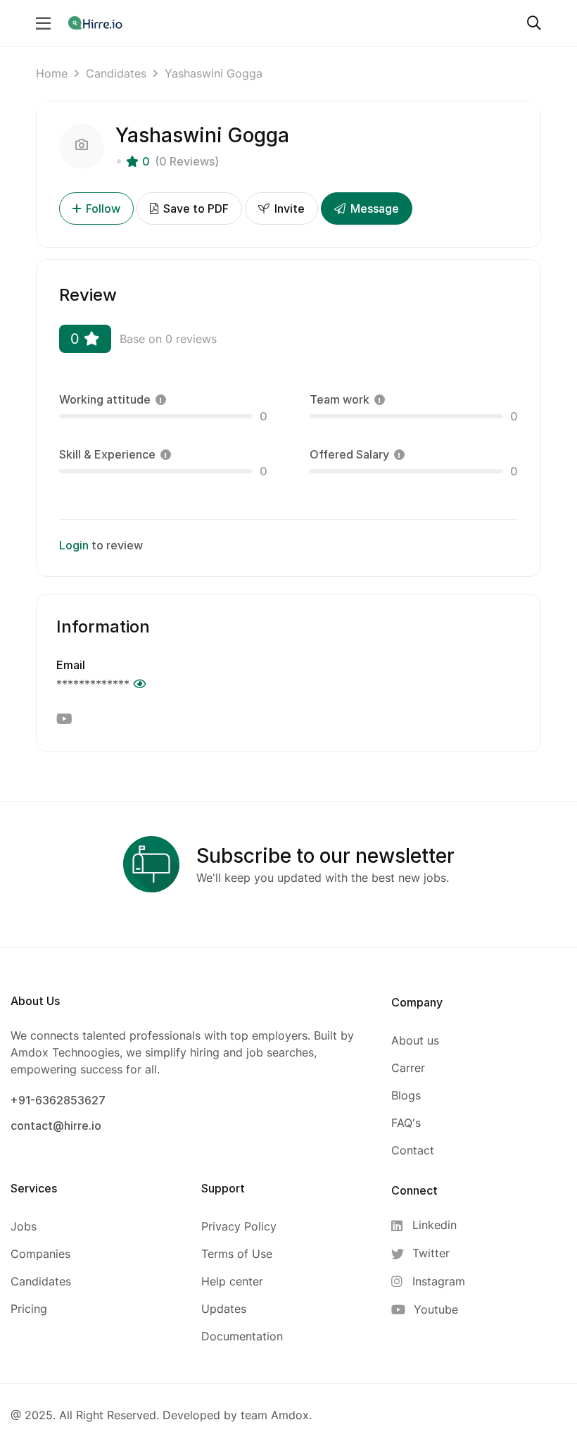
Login (74, 545)
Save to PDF (194, 208)
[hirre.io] (96, 22)
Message (373, 208)
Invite (288, 208)
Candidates (116, 73)
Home (52, 73)
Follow (103, 208)
